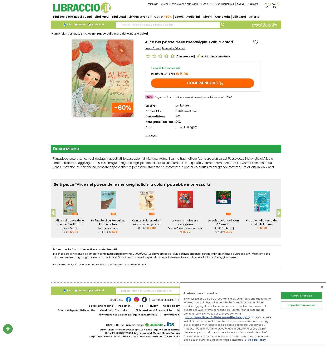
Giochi (207, 17)
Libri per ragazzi (72, 34)
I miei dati (152, 4)
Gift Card (239, 17)
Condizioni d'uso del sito (115, 310)
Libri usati (119, 17)
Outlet (163, 17)
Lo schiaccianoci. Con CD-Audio (223, 222)
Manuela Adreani (173, 48)
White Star (183, 105)
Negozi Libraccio (264, 24)
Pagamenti (125, 305)
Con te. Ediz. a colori (146, 220)
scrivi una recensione (215, 56)
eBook (179, 17)
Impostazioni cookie (301, 305)
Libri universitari (140, 17)
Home (56, 34)
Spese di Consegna (101, 305)
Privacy (153, 305)
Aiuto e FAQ (206, 4)
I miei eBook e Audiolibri (184, 4)
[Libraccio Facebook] (128, 301)
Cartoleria (222, 17)
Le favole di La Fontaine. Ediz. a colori (108, 222)
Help (140, 305)
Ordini (164, 4)
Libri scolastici (72, 17)
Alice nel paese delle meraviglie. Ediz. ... (69, 222)
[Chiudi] (322, 287)
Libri (69, 24)
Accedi (241, 4)
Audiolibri (193, 17)
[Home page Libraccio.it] (82, 12)
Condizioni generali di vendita (76, 310)
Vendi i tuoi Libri (225, 4)
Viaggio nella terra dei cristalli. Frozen (261, 222)
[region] (253, 313)
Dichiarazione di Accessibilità (153, 310)
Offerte (254, 17)
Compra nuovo (202, 83)
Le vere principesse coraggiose (184, 222)
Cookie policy (171, 305)
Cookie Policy (257, 340)
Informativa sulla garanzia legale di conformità (127, 314)
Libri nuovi (102, 17)
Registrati (254, 4)
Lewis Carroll (153, 48)
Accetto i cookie (301, 295)
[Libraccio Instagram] (136, 301)
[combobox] (168, 25)
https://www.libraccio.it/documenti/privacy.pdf (217, 317)
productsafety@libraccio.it (133, 264)
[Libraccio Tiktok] (144, 301)
